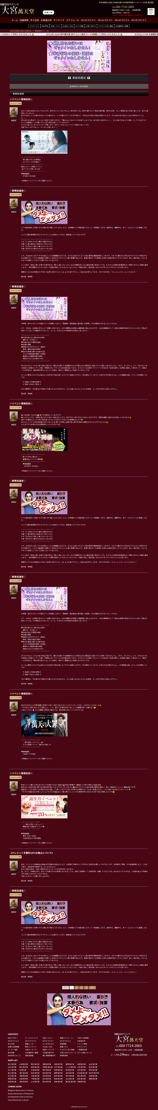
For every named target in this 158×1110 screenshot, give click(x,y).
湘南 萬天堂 (58, 1070)
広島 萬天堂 (93, 1076)
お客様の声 (46, 20)
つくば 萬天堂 (71, 1067)
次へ (92, 987)
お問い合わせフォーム (68, 1052)
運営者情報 (29, 1055)
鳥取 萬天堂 (12, 1079)
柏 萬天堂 (22, 1070)
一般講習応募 (82, 1049)
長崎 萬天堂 (23, 1081)
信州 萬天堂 (81, 1070)
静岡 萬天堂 (58, 1073)
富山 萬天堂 (12, 1073)
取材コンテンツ (31, 1047)
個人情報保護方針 (49, 1055)
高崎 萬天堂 (35, 1067)
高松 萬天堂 (47, 1079)
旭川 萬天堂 (12, 1064)
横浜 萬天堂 (47, 1070)
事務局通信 (64, 1055)
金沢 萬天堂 (35, 1073)
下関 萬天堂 (35, 1079)
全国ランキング (48, 1049)
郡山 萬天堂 (23, 1067)
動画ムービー (30, 1044)
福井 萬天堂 (23, 1073)
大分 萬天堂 (35, 1081)
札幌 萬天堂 (23, 1064)
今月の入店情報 (83, 1038)
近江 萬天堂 (12, 1076)
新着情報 (63, 1044)
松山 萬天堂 (70, 1079)
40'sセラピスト (122, 20)
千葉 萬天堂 (35, 1070)
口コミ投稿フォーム (84, 1052)
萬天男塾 (11, 1052)
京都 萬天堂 (23, 1076)
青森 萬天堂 (58, 1064)
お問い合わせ (91, 26)
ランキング (58, 20)
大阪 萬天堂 (35, 1076)
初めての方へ (13, 1038)
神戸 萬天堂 (70, 1076)
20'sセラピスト (88, 20)
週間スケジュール (66, 1038)
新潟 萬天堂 (70, 1070)
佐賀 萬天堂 (12, 1081)
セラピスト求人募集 (105, 26)
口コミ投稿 (79, 26)
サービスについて (31, 1038)
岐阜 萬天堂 (47, 1073)
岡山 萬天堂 (81, 1076)
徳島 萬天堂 (58, 1079)
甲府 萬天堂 (93, 1070)
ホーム (14, 20)
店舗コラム (64, 1047)
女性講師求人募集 (121, 26)
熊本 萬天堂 (47, 1081)
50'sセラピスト (139, 20)
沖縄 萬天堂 (81, 1081)
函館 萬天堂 (47, 1064)
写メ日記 (34, 20)
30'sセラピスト (105, 20)
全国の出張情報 (13, 1047)
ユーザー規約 (13, 1049)
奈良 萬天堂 (47, 1076)
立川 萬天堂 (12, 1070)
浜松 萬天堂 (70, 1073)
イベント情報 (82, 1044)
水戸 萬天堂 (58, 1067)
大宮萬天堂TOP (48, 1052)
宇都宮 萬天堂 (48, 1067)
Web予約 (45, 26)
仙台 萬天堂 (93, 1064)
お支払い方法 (68, 26)
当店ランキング (31, 1049)
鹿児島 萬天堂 (71, 1081)
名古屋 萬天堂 (82, 1073)
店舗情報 (24, 20)
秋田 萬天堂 (81, 1064)
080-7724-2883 (125, 7)
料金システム (56, 26)
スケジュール (72, 20)
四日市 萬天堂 (94, 1073)
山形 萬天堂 (12, 1067)
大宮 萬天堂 (81, 1067)
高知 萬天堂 (81, 1079)
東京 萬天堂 (93, 1067)
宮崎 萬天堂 (58, 1081)
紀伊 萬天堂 (58, 1076)
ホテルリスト (34, 26)
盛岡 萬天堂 (70, 1064)
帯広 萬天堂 (35, 1064)
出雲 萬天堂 (23, 1079)
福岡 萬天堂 (93, 1079)
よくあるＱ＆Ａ (48, 1044)
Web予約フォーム (14, 1055)
